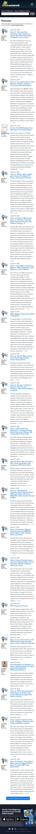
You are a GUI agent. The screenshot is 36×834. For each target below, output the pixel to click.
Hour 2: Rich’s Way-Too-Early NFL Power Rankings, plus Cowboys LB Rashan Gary (21, 463)
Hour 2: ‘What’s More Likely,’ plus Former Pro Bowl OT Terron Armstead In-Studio (21, 176)
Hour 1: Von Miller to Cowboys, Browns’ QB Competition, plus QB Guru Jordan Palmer (22, 268)
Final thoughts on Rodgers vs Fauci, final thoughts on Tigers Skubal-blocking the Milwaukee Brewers (22, 667)
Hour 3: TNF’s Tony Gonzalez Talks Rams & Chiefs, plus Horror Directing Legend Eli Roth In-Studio (21, 693)
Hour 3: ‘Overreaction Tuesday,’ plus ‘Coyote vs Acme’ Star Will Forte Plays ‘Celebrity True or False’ (20, 34)
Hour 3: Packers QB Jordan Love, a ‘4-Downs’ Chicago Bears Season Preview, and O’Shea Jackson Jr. (21, 221)
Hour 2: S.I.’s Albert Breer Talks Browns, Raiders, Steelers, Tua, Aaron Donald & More (22, 84)
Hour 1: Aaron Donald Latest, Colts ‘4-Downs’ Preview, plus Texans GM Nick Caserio (22, 721)
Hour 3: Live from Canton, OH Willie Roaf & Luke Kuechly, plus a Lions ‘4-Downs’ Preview (22, 641)
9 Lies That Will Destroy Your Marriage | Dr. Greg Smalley (21, 129)
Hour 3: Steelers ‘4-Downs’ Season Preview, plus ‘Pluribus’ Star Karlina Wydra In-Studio (21, 387)
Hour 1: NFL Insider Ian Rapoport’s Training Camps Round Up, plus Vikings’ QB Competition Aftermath (21, 431)
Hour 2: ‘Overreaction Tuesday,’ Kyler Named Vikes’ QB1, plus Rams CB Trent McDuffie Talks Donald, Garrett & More (22, 494)
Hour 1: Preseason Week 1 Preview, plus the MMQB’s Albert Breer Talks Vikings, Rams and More (20, 532)
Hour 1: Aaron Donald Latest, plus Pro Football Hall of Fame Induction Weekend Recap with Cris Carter (22, 563)
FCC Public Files (22, 829)
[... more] (20, 77)
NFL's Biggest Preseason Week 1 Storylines (22, 315)
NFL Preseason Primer (19, 606)
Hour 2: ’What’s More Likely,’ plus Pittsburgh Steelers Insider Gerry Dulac (21, 358)
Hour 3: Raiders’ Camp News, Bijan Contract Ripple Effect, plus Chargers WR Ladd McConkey (22, 764)
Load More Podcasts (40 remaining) (18, 798)
